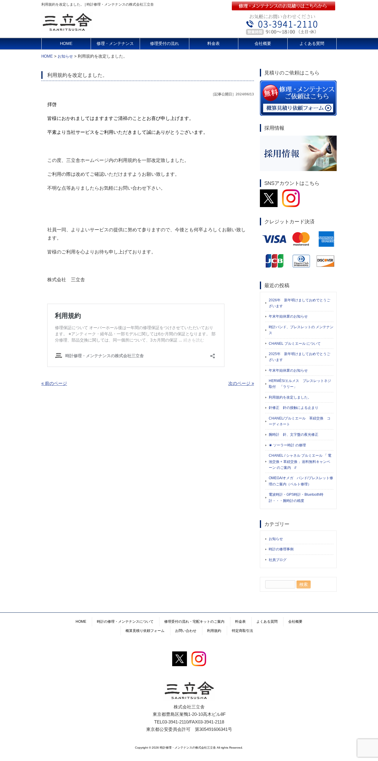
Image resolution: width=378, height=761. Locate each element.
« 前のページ (54, 383)
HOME (66, 43)
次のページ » (241, 383)
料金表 (213, 43)
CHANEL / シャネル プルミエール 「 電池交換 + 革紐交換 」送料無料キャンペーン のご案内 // (300, 461)
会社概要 (263, 43)
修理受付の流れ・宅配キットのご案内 (194, 621)
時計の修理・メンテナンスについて (125, 621)
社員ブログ (277, 560)
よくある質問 (311, 43)
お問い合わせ (185, 631)
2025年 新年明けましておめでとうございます (299, 357)
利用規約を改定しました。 (290, 397)
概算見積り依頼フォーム (145, 631)
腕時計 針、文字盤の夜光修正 (293, 434)
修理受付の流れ (164, 43)
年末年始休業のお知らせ (288, 316)
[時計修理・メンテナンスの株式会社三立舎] (67, 30)
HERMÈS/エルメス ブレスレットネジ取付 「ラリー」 (300, 384)
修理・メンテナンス (115, 43)
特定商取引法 (242, 631)
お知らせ (276, 539)
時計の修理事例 (281, 549)
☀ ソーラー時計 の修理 (287, 445)
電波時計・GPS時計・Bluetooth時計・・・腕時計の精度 (296, 497)
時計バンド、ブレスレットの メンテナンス (301, 330)
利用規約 (214, 631)
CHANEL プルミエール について (295, 344)
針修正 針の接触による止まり (293, 408)
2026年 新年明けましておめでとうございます (299, 303)
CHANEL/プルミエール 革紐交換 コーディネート (299, 421)
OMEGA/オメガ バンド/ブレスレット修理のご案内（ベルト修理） (301, 481)
